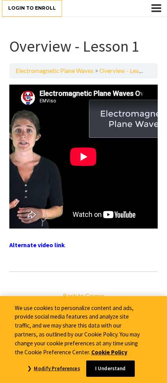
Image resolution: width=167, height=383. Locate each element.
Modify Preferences (57, 368)
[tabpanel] (83, 175)
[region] (83, 339)
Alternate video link (37, 245)
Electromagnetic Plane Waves (55, 70)
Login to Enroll (32, 8)
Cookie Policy (109, 352)
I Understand (110, 368)
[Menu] (156, 8)
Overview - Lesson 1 (126, 70)
